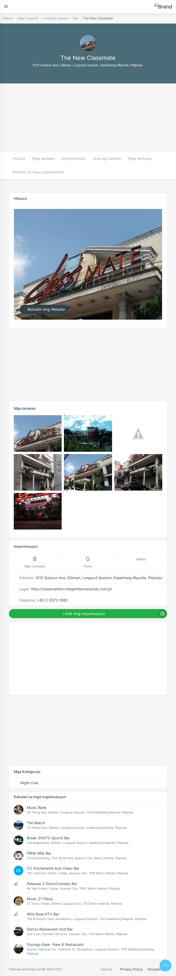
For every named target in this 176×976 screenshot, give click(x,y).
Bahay (8, 18)
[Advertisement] (88, 118)
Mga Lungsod (28, 18)
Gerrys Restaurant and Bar (50, 929)
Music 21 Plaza (39, 898)
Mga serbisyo (140, 158)
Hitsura (19, 158)
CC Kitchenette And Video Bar (53, 868)
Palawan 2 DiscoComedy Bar (52, 883)
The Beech (36, 823)
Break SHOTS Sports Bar (48, 838)
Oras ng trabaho (107, 158)
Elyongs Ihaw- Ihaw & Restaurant (55, 944)
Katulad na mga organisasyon (38, 172)
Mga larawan (43, 158)
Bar (75, 18)
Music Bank (37, 807)
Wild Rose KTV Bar (43, 914)
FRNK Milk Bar (39, 853)
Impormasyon (73, 158)
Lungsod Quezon (56, 18)
